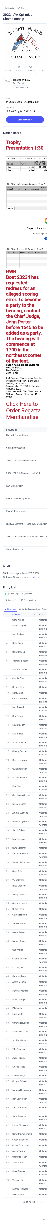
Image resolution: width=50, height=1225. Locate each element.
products (35, 577)
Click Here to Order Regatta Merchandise (23, 410)
